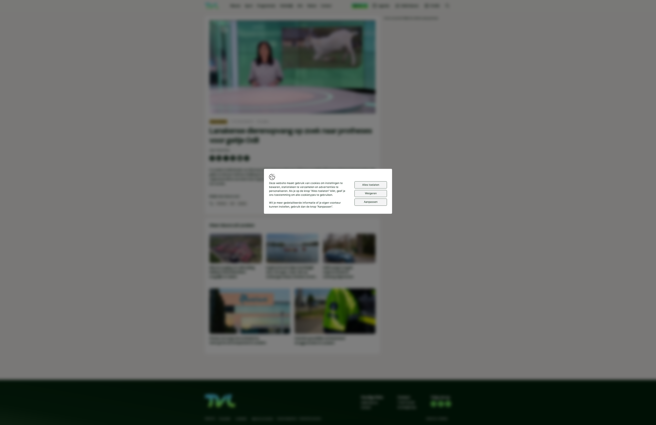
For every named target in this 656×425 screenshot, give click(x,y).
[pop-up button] (364, 108)
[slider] (292, 102)
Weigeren (371, 193)
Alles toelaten (370, 184)
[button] (293, 67)
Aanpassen (371, 201)
